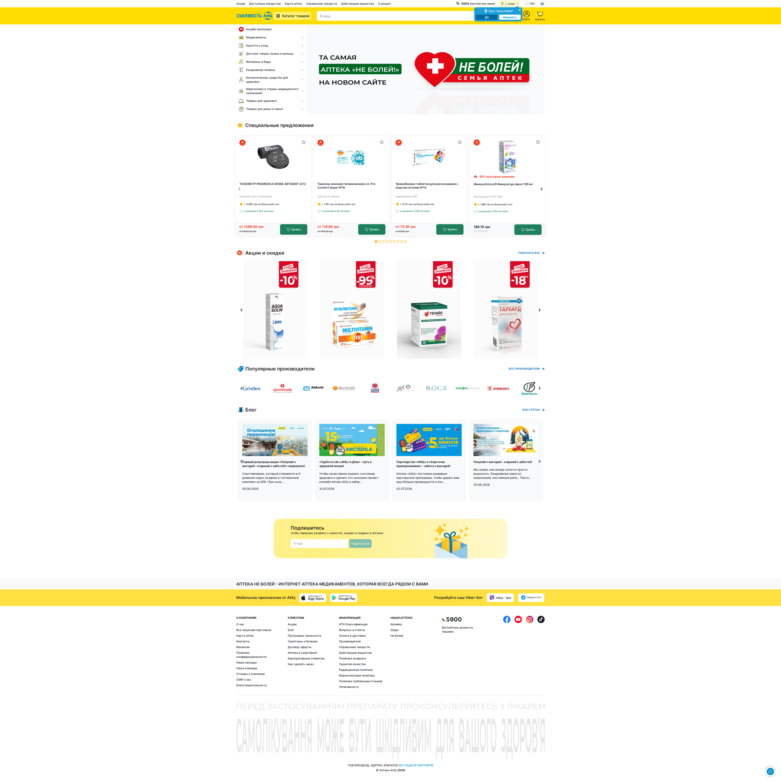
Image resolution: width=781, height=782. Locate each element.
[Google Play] (343, 597)
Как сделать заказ (301, 664)
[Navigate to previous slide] (239, 189)
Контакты (243, 641)
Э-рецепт (384, 3)
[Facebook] (506, 652)
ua (527, 3)
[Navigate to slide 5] (390, 241)
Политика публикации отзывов (360, 681)
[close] (519, 10)
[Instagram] (529, 652)
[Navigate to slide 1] (376, 241)
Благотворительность (251, 685)
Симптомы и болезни (302, 641)
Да (487, 17)
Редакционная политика (356, 669)
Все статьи (531, 409)
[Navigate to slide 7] (398, 241)
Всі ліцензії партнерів (416, 765)
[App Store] (312, 597)
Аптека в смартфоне (302, 652)
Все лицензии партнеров (253, 630)
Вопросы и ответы (352, 630)
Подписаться (360, 543)
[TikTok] (541, 652)
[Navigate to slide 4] (387, 241)
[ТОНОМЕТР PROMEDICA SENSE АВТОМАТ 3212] (273, 157)
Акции (240, 3)
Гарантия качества (352, 664)
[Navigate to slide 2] (379, 241)
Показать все (529, 252)
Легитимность (349, 687)
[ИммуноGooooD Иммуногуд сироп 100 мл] (507, 157)
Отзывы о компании (250, 674)
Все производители (524, 368)
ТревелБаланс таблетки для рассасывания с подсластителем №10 (427, 185)
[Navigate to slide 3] (383, 241)
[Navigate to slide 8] (401, 241)
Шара (394, 630)
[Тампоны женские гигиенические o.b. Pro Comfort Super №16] (351, 157)
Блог (291, 630)
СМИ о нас (243, 679)
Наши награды (246, 662)
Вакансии (243, 647)
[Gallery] (390, 310)
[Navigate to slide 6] (394, 241)
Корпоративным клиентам (306, 658)
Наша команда (246, 668)
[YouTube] (518, 652)
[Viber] (500, 597)
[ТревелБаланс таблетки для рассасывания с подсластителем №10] (429, 157)
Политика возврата (352, 658)
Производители (350, 641)
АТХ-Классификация (353, 624)
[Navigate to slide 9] (405, 241)
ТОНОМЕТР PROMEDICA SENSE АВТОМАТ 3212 (272, 184)
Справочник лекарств (321, 3)
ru (533, 3)
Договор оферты (299, 647)
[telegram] (531, 597)
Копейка (396, 624)
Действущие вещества (357, 3)
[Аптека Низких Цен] (255, 16)
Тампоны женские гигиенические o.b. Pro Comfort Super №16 (346, 185)
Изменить (510, 17)
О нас (240, 624)
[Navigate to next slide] (542, 189)
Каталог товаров (295, 16)
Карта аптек (293, 3)
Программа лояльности (304, 635)
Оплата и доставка (352, 635)
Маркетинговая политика (357, 675)
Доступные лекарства (265, 3)
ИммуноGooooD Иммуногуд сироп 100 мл (503, 184)
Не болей (396, 635)
